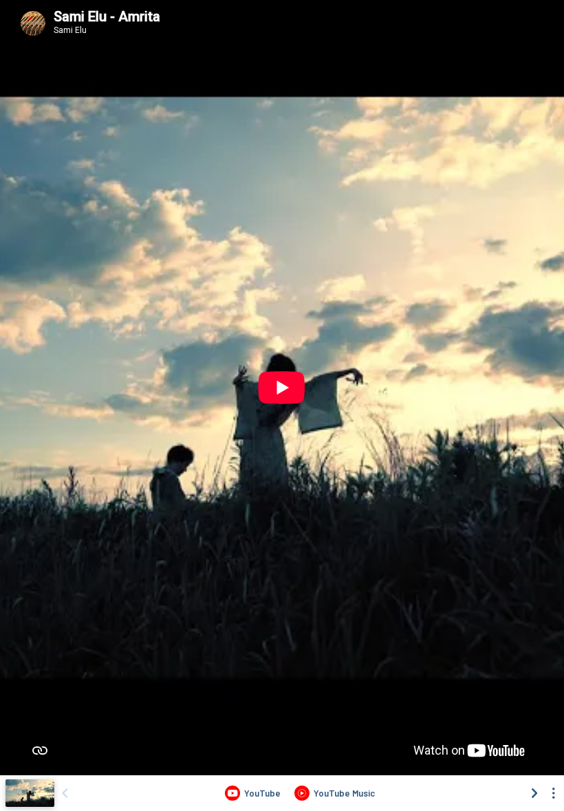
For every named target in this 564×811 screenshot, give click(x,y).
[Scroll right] (534, 793)
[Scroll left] (65, 793)
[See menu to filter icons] (554, 793)
